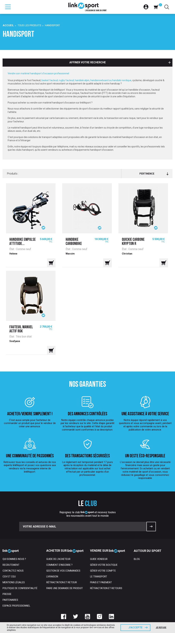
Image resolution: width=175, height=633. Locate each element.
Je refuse (161, 627)
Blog (137, 559)
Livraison (52, 576)
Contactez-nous (13, 570)
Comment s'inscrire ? (59, 565)
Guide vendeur (98, 559)
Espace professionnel (16, 605)
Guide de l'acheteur (58, 559)
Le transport (98, 576)
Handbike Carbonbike (74, 242)
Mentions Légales (14, 582)
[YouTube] (87, 616)
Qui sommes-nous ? (14, 559)
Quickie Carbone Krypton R (133, 242)
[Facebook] (63, 616)
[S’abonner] (151, 526)
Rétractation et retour (61, 582)
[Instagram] (99, 616)
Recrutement (11, 565)
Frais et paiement (101, 582)
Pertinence (146, 173)
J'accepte (135, 627)
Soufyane (14, 341)
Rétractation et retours (106, 588)
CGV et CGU (9, 576)
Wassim (70, 253)
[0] (156, 6)
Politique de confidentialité (20, 588)
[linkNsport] (87, 7)
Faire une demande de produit (64, 588)
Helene (13, 253)
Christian (127, 253)
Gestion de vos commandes (63, 570)
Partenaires (10, 600)
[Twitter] (75, 616)
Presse (7, 594)
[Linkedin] (111, 616)
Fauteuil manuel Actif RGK (21, 329)
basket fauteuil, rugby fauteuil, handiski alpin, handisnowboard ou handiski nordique (86, 80)
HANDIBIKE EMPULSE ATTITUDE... (22, 242)
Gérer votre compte (103, 570)
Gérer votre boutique (104, 565)
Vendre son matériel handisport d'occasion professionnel (38, 73)
